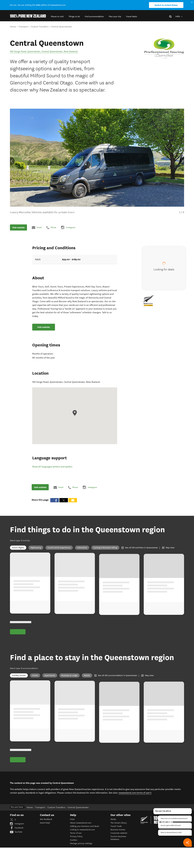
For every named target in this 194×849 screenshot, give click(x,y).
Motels (87, 675)
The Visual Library (118, 823)
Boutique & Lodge (69, 675)
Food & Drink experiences (59, 547)
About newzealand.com (80, 823)
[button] (57, 16)
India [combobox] (178, 16)
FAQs (72, 819)
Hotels (35, 675)
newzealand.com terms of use (135, 792)
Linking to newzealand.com (82, 829)
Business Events (117, 829)
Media (113, 819)
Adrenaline (82, 547)
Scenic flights (18, 547)
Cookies (73, 840)
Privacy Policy (76, 836)
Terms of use (76, 833)
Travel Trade (116, 826)
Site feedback (46, 819)
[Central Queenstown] (164, 48)
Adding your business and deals (84, 826)
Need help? (45, 823)
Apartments (49, 675)
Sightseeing (36, 547)
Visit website (18, 227)
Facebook (18, 828)
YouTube (18, 832)
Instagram (19, 823)
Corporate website (118, 833)
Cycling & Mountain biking (105, 547)
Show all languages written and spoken (52, 466)
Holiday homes (19, 675)
